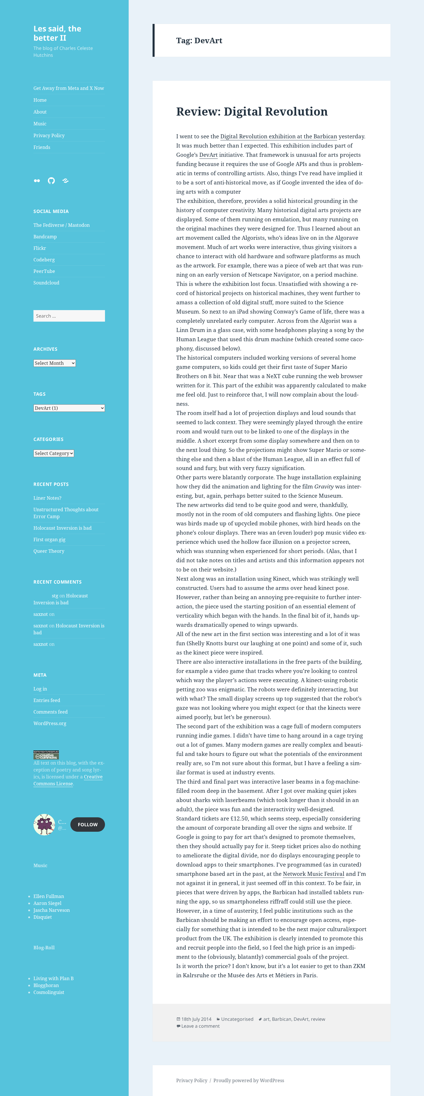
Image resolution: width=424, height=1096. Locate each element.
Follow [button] (87, 824)
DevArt (208, 155)
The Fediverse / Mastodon (61, 225)
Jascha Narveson (51, 910)
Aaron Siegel (47, 903)
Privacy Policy (49, 135)
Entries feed (46, 700)
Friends (41, 147)
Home (40, 100)
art (266, 1019)
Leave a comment (200, 1026)
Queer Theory (48, 551)
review (318, 1019)
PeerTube (44, 271)
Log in (40, 689)
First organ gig (49, 539)
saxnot (40, 614)
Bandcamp (45, 236)
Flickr (39, 248)
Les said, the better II (57, 33)
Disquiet (42, 917)
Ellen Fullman (48, 896)
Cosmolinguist (48, 992)
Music (39, 123)
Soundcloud (46, 283)
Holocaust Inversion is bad (62, 528)
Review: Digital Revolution (252, 111)
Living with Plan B (53, 978)
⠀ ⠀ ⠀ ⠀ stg (45, 596)
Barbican (281, 1019)
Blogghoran (46, 985)
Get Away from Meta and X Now (68, 88)
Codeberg (44, 259)
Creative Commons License (68, 780)
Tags (39, 394)
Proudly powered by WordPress (248, 1080)
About (40, 112)
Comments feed (50, 712)
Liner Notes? (47, 498)
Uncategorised (237, 1019)
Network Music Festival (313, 874)
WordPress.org (49, 723)
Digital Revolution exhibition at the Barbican (278, 136)
